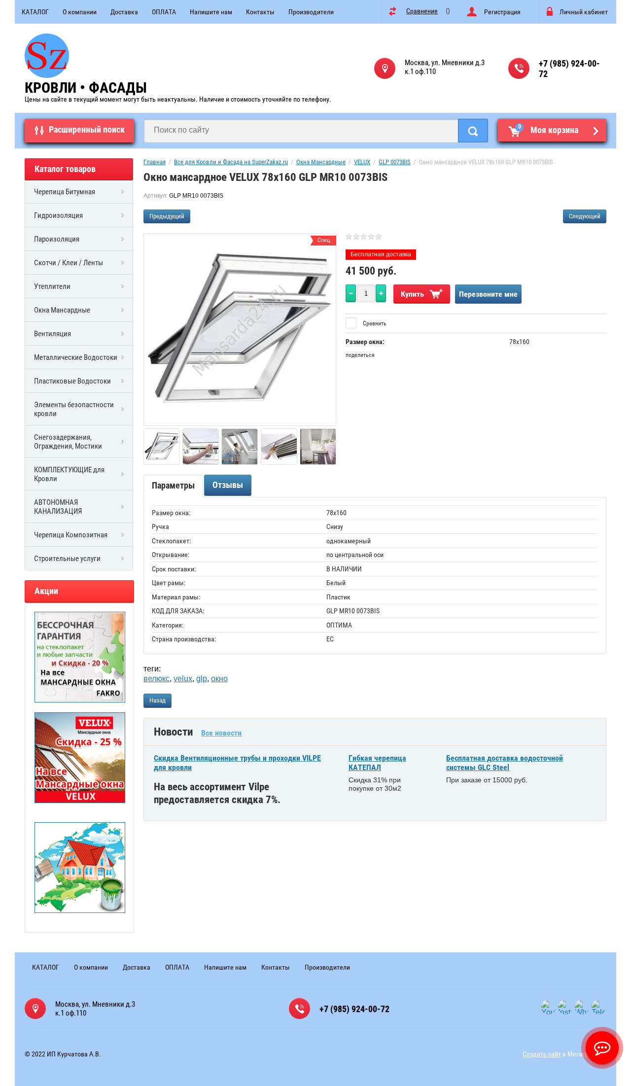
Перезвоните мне (488, 294)
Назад (157, 700)
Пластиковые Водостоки (72, 381)
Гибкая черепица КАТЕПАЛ (377, 762)
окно (219, 678)
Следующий (584, 216)
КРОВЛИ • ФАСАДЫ (86, 87)
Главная (154, 162)
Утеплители (52, 286)
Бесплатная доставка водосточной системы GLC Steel (504, 762)
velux (183, 678)
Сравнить (373, 323)
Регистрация (502, 12)
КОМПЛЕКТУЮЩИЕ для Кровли (69, 474)
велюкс (156, 678)
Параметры (173, 485)
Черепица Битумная (64, 191)
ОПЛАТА (164, 12)
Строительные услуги (67, 558)
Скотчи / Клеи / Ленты (68, 262)
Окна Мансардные (62, 310)
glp (201, 678)
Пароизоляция (56, 239)
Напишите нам (211, 12)
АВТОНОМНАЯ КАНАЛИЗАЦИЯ (58, 507)
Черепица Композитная (70, 534)
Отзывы (227, 485)
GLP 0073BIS (395, 162)
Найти (473, 130)
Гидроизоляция (58, 215)
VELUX (362, 162)
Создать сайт (542, 1054)
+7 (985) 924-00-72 (569, 68)
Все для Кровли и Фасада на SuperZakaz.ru (231, 162)
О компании (80, 12)
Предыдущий (166, 216)
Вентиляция (52, 333)
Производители (311, 12)
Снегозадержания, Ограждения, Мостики (68, 442)
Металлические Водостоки (75, 357)
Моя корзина (548, 129)
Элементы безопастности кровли (74, 409)
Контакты (260, 12)
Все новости (221, 732)
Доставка (124, 12)
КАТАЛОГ (35, 12)
